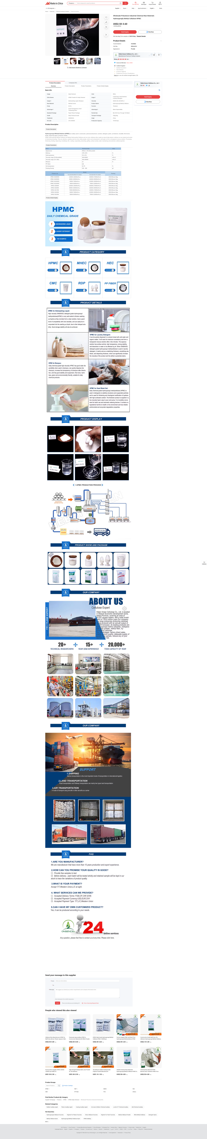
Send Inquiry (125, 32)
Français (82, 1129)
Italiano (95, 1129)
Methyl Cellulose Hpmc (52, 1118)
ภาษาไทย (130, 1129)
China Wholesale (97, 1127)
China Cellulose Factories (91, 1115)
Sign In (116, 75)
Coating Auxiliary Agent (82, 1107)
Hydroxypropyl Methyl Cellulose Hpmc (70, 1118)
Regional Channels (123, 1127)
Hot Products (64, 1127)
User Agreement (112, 1132)
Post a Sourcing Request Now (90, 1003)
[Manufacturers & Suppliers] (54, 3)
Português (76, 1129)
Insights (144, 1127)
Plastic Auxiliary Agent (67, 1107)
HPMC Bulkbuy (87, 1118)
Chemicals (52, 11)
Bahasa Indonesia (148, 1129)
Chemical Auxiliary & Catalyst (62, 11)
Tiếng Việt (140, 1129)
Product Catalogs (68, 1085)
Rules (160, 8)
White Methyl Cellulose (139, 1115)
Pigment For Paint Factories (108, 1115)
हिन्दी (125, 1129)
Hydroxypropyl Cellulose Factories (55, 1115)
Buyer (124, 8)
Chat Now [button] (151, 32)
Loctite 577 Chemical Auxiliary (120, 1107)
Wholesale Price (105, 1127)
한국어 (116, 1129)
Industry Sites (114, 1127)
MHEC (105, 1089)
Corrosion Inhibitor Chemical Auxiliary (100, 1107)
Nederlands (106, 1129)
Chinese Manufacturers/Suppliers (84, 1127)
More (46, 1121)
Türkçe (135, 1129)
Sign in (160, 4)
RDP (75, 1089)
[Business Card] (159, 90)
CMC (46, 1092)
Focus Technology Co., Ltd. (93, 1132)
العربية (112, 1129)
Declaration (120, 1132)
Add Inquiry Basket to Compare (78, 67)
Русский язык (89, 1129)
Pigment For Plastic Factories (74, 1115)
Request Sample (141, 36)
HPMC (47, 1089)
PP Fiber (76, 1092)
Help (133, 8)
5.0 (142, 85)
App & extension (142, 8)
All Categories (50, 8)
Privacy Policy (127, 1132)
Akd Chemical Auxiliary (137, 1107)
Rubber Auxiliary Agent (52, 1107)
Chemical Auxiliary (75, 11)
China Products (71, 1127)
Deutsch (100, 1129)
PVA (105, 1092)
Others (134, 1092)
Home (46, 11)
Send (57, 1003)
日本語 (121, 1129)
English (65, 1129)
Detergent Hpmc (153, 1115)
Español (71, 1129)
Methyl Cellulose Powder (124, 1115)
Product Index (131, 1127)
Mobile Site (138, 1127)
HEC (134, 1089)
